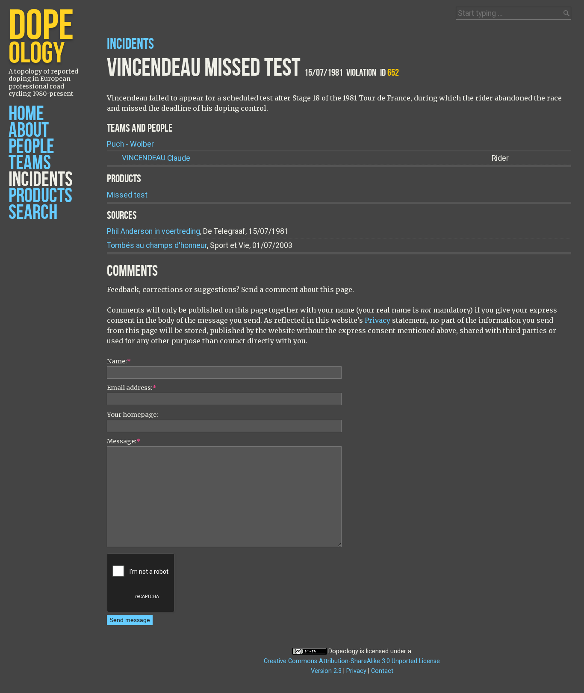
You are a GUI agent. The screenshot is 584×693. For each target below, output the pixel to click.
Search (33, 213)
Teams (30, 163)
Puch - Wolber (130, 144)
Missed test (127, 195)
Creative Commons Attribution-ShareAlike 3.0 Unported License (352, 661)
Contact (382, 671)
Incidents (41, 180)
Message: (123, 441)
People (31, 147)
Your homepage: (132, 415)
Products (40, 196)
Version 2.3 (326, 671)
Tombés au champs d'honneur (157, 245)
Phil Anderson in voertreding (153, 231)
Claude (156, 158)
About (29, 130)
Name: (119, 361)
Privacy (377, 320)
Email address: (131, 388)
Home (26, 114)
